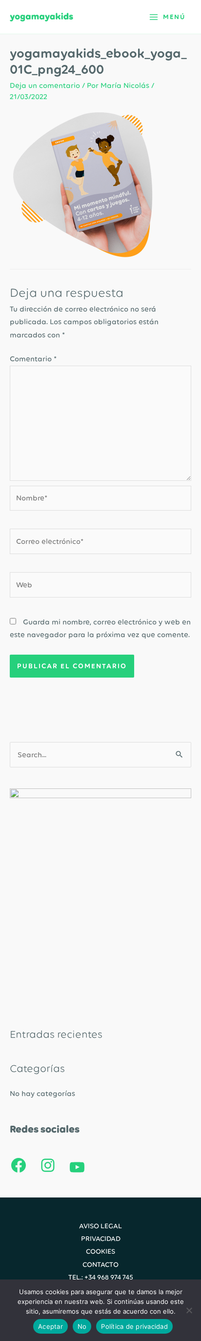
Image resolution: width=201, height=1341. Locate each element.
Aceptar (50, 1326)
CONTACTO (100, 1264)
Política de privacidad (134, 1326)
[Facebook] (18, 1165)
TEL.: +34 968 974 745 (100, 1277)
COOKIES (100, 1251)
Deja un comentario (45, 85)
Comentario (33, 358)
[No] (189, 1310)
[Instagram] (48, 1165)
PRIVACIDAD (101, 1238)
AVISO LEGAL (100, 1225)
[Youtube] (77, 1167)
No (82, 1326)
